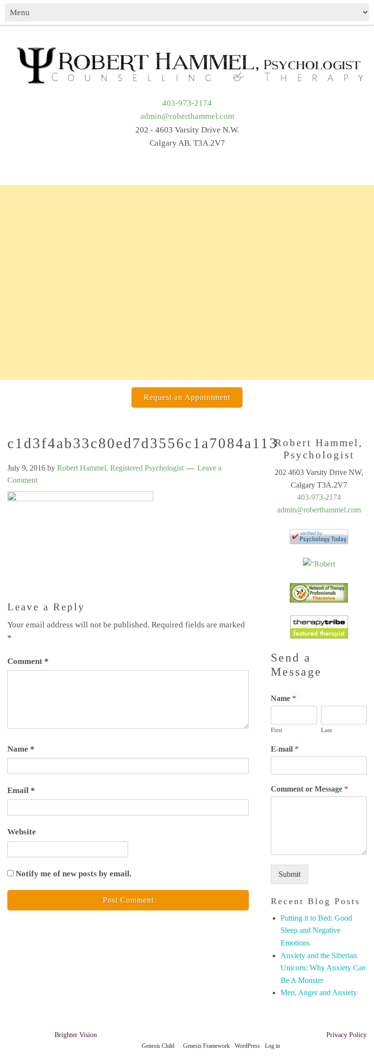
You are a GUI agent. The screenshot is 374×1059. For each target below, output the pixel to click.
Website (21, 831)
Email (21, 790)
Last (326, 730)
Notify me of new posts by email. (73, 873)
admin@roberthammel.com (187, 116)
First (276, 730)
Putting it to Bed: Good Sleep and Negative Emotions (316, 930)
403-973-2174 (187, 103)
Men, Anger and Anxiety (318, 992)
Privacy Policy (346, 1035)
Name (21, 749)
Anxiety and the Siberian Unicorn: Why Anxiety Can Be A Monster (323, 967)
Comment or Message (309, 789)
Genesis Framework (206, 1045)
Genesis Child (158, 1045)
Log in (272, 1045)
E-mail (285, 749)
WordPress (247, 1045)
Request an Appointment (187, 397)
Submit (289, 874)
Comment (28, 661)
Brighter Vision (76, 1035)
